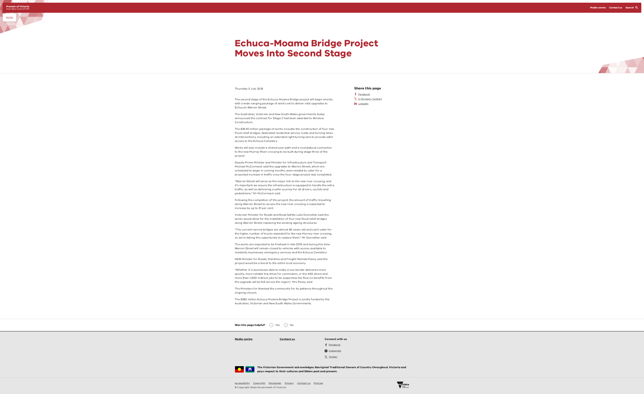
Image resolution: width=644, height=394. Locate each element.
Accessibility (242, 383)
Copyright (259, 383)
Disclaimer (275, 383)
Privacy (289, 383)
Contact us (287, 339)
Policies (318, 383)
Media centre (244, 339)
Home (9, 17)
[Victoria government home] (403, 385)
